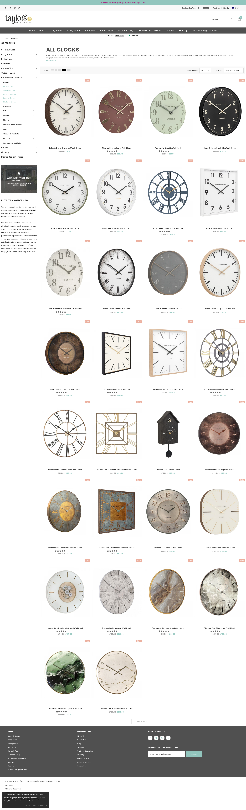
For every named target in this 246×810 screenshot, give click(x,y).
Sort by (219, 70)
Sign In (226, 8)
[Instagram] (15, 7)
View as (46, 70)
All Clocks (14, 39)
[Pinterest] (19, 7)
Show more (142, 721)
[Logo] (19, 19)
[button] (112, 151)
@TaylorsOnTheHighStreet (134, 2)
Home (7, 39)
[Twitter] (11, 7)
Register (216, 8)
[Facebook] (6, 7)
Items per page (192, 70)
